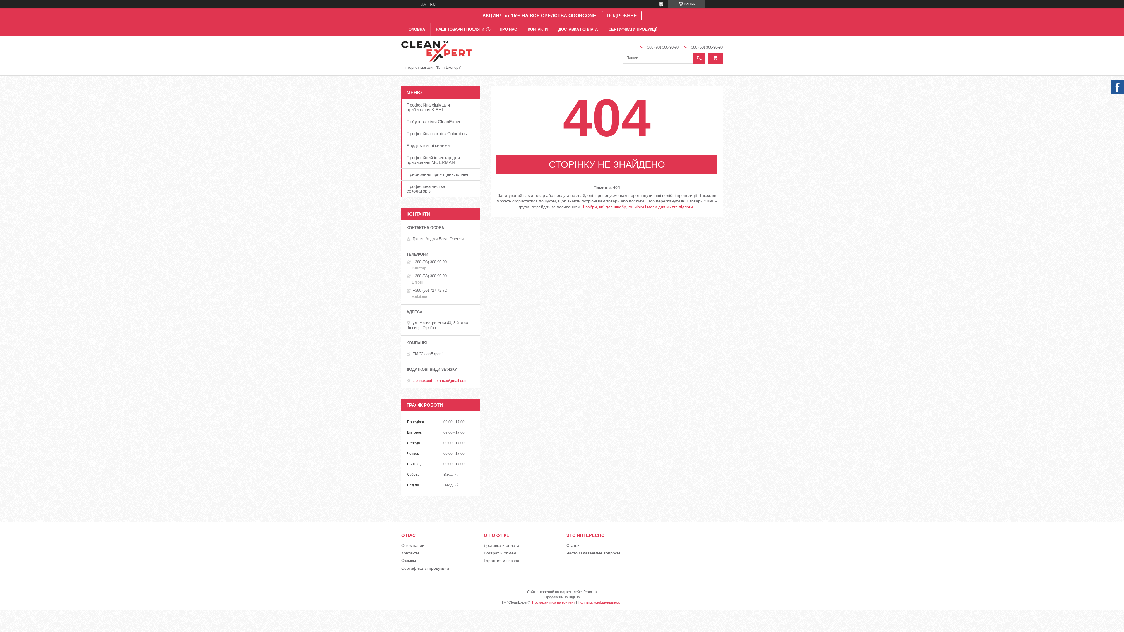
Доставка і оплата (578, 29)
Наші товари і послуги (460, 29)
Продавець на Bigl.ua (562, 597)
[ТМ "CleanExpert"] (436, 51)
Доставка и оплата (501, 545)
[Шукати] (699, 58)
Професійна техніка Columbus (437, 133)
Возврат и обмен (500, 553)
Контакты (410, 553)
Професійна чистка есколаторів (426, 188)
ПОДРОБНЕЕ (622, 15)
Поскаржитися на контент (553, 602)
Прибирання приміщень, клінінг (438, 174)
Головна (416, 29)
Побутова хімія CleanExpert (434, 121)
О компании (412, 545)
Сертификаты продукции (425, 568)
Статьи (573, 545)
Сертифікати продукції (633, 29)
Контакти (538, 29)
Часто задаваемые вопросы (593, 553)
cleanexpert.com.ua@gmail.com (440, 380)
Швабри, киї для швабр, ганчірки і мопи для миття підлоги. (638, 207)
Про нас (508, 29)
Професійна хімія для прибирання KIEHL (428, 107)
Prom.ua (590, 592)
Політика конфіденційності (600, 602)
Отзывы (408, 560)
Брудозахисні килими (428, 145)
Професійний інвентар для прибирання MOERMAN (433, 160)
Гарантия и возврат (502, 560)
